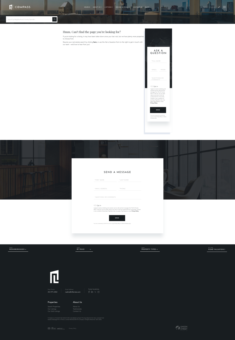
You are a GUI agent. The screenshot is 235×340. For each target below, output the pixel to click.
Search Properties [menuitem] (54, 306)
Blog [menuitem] (147, 7)
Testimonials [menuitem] (77, 309)
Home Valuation (216, 249)
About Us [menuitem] (97, 7)
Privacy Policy (153, 103)
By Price (81, 249)
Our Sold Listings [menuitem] (54, 311)
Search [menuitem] (87, 7)
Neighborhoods (17, 249)
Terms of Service (125, 223)
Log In (213, 7)
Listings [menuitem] (108, 7)
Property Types (148, 249)
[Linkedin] (92, 292)
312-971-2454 (52, 292)
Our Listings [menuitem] (52, 309)
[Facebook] (89, 292)
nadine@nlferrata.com (73, 292)
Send (158, 110)
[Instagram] (98, 292)
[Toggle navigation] (224, 7)
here (95, 42)
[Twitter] (95, 292)
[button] (54, 19)
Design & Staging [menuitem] (123, 7)
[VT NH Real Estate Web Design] (181, 328)
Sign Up (205, 7)
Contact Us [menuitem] (138, 7)
